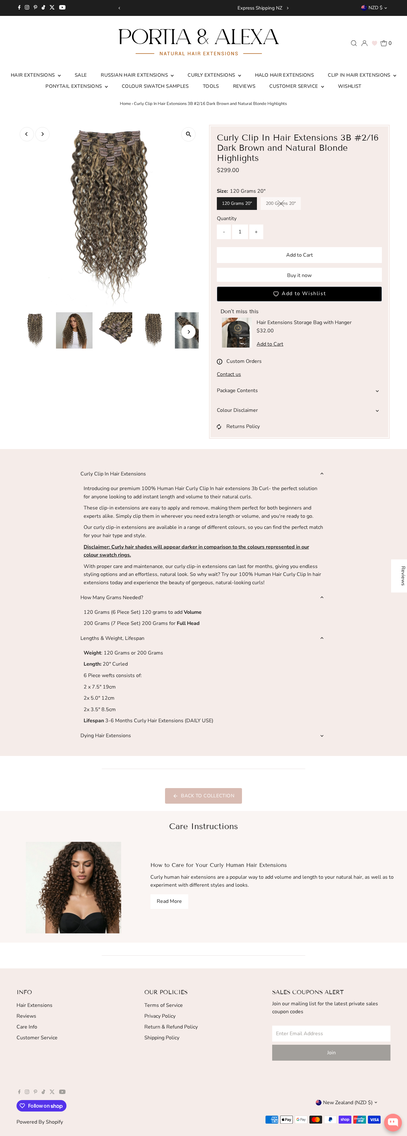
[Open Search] (354, 43)
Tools (211, 86)
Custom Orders (244, 361)
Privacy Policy (160, 1016)
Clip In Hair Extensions (360, 75)
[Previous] (119, 8)
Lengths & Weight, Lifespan (112, 638)
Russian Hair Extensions (135, 75)
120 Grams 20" (237, 203)
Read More (169, 901)
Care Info (27, 1026)
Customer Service (294, 86)
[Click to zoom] (188, 134)
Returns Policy (243, 426)
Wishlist (350, 86)
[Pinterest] (35, 8)
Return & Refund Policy (171, 1026)
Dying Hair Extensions (105, 735)
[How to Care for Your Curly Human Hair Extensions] (73, 887)
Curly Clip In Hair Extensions (113, 473)
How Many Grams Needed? (111, 597)
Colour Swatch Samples (155, 86)
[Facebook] (19, 8)
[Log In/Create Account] (364, 43)
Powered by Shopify (40, 1122)
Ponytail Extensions (74, 86)
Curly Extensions (212, 75)
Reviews (244, 86)
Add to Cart (299, 255)
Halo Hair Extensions (284, 75)
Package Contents (237, 390)
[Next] (287, 8)
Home (125, 104)
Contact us (229, 374)
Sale (81, 75)
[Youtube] (62, 8)
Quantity (227, 218)
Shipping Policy (161, 1037)
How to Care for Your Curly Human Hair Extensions (218, 865)
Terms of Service (163, 1005)
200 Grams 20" (283, 204)
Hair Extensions (33, 75)
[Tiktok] (43, 8)
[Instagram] (27, 8)
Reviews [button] (403, 576)
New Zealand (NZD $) (348, 1102)
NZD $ (376, 7)
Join (331, 1052)
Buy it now (299, 275)
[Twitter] (52, 8)
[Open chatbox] (393, 1123)
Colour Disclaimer (237, 410)
